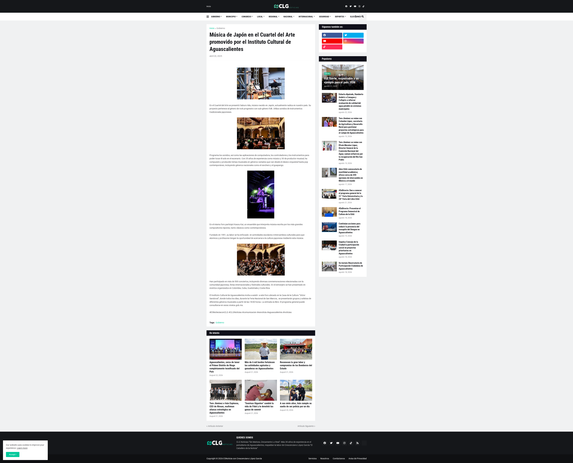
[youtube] (355, 6)
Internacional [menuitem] (306, 16)
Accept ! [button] (12, 454)
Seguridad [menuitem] (324, 16)
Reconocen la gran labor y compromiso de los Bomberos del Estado (296, 365)
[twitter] (351, 6)
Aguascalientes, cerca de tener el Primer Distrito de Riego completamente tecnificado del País (224, 367)
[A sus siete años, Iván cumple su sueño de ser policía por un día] (296, 390)
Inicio (209, 6)
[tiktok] (363, 6)
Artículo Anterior (215, 426)
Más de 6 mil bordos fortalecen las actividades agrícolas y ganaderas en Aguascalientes (260, 365)
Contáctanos (339, 458)
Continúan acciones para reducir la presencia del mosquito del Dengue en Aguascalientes (349, 228)
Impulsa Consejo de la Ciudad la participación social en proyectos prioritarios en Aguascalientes (349, 248)
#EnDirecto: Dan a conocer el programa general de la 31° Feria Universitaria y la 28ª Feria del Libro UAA (351, 194)
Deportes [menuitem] (339, 16)
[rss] (357, 443)
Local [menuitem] (260, 16)
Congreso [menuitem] (246, 16)
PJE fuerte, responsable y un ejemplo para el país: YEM (341, 80)
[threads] (353, 46)
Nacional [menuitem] (288, 16)
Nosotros (324, 458)
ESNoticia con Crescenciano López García (242, 458)
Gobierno (221, 28)
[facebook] (346, 6)
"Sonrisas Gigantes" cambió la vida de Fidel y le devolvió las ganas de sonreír (259, 406)
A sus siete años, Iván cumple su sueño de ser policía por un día (296, 405)
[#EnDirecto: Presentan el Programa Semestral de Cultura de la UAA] (329, 212)
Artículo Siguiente (306, 426)
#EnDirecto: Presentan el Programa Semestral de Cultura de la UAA (350, 211)
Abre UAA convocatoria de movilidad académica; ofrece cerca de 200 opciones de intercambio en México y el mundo (351, 175)
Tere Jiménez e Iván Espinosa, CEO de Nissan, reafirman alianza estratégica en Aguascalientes (224, 408)
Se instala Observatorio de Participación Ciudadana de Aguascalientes (351, 266)
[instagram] (359, 6)
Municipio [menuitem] (231, 16)
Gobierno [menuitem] (215, 16)
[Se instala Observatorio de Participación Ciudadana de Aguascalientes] (329, 266)
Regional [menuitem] (273, 16)
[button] (209, 16)
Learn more (22, 448)
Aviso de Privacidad (358, 458)
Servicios (312, 458)
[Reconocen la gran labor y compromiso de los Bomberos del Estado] (296, 349)
